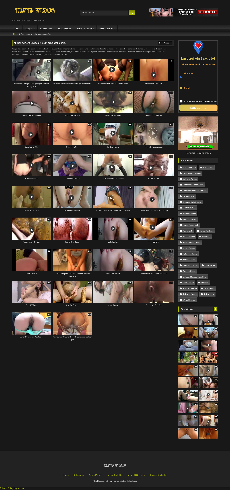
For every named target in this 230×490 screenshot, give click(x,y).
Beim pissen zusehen (192, 173)
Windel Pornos (189, 300)
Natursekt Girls (189, 259)
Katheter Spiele (189, 213)
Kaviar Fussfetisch (190, 225)
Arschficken (208, 167)
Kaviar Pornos (46, 29)
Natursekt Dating (190, 254)
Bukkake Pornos (190, 179)
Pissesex (205, 283)
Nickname (189, 73)
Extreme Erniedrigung (192, 202)
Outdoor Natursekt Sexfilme (194, 277)
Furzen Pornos (189, 208)
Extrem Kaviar (189, 196)
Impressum (19, 488)
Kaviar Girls (188, 231)
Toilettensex (209, 294)
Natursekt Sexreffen (85, 29)
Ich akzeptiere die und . (200, 101)
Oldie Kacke (210, 265)
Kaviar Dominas (189, 219)
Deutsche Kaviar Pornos (193, 185)
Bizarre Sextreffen (107, 29)
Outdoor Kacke (189, 271)
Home (17, 29)
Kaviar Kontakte (64, 29)
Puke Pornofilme (190, 288)
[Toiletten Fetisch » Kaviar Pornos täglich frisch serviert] (35, 10)
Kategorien (30, 29)
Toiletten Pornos (189, 294)
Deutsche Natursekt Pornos (194, 190)
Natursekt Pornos (190, 265)
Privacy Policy (6, 488)
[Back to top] (222, 482)
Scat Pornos (209, 288)
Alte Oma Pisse (189, 167)
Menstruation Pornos (191, 242)
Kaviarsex (206, 236)
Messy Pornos (189, 248)
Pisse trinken (188, 283)
